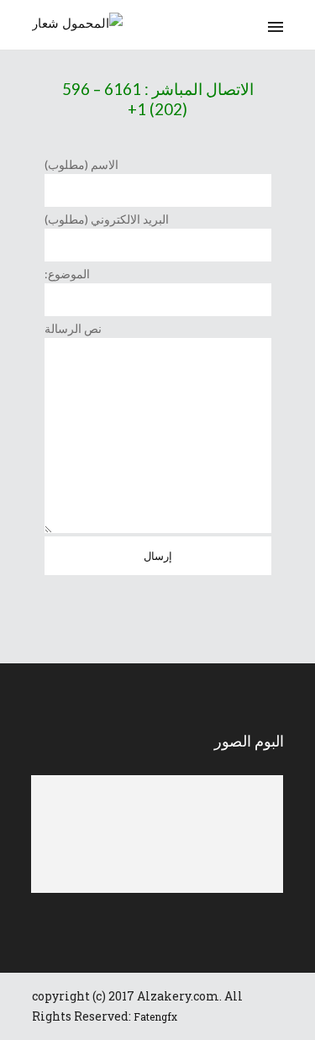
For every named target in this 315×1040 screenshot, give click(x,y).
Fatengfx (155, 1016)
